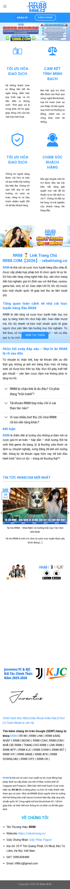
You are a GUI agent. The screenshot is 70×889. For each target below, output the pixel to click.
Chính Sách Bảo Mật (15, 718)
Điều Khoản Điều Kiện (43, 718)
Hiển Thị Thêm (35, 335)
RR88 (6, 435)
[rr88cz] (37, 6)
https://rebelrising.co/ (32, 833)
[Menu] (5, 6)
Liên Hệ (29, 723)
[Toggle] (6, 389)
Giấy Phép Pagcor (40, 839)
